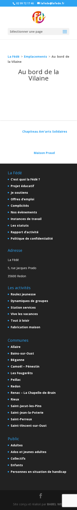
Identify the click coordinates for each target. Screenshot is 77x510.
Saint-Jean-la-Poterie (27, 412)
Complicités (20, 206)
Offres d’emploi (22, 199)
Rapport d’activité (24, 232)
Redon (15, 386)
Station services (23, 307)
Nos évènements (24, 212)
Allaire (16, 347)
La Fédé (13, 56)
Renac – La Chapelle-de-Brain (33, 393)
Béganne (17, 360)
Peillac (16, 380)
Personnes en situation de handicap (38, 472)
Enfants (17, 465)
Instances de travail (26, 219)
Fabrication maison (25, 327)
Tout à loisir (20, 320)
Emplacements (35, 56)
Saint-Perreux (21, 419)
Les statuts (20, 225)
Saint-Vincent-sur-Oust (29, 426)
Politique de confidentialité (32, 238)
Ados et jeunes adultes (28, 452)
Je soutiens (19, 193)
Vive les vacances (24, 314)
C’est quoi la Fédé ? (25, 179)
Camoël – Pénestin (25, 366)
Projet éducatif (22, 186)
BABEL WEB (55, 504)
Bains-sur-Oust (22, 353)
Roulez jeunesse (23, 294)
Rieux (15, 399)
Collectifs (18, 458)
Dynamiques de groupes (29, 301)
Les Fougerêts (22, 373)
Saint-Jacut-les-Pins (26, 406)
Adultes (17, 445)
